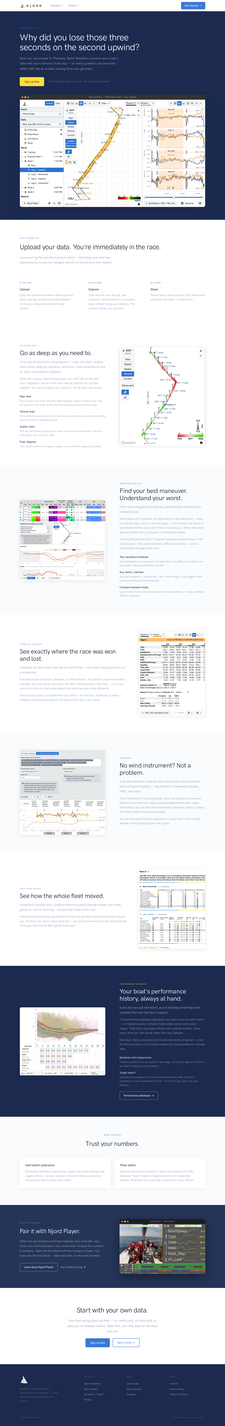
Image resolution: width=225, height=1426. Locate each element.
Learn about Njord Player (39, 1267)
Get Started (193, 5)
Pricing (87, 1399)
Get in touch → (126, 1342)
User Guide (133, 1383)
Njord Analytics (92, 1383)
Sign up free (32, 81)
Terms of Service (179, 1394)
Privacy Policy (177, 1389)
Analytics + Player (94, 1394)
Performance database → (139, 1095)
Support (131, 1394)
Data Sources (134, 1389)
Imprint (174, 1383)
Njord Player (90, 1389)
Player (72, 5)
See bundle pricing (71, 1267)
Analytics (55, 5)
